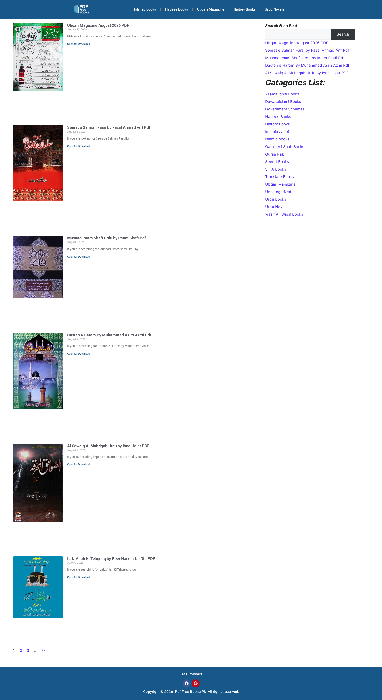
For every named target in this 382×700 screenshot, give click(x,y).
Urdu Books (275, 199)
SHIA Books (275, 169)
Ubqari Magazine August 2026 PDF (98, 25)
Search (343, 34)
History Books (245, 9)
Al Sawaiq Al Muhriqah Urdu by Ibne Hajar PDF (108, 446)
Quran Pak (274, 154)
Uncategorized (278, 192)
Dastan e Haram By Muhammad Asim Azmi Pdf (109, 335)
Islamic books (145, 9)
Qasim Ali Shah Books (284, 146)
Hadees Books (176, 9)
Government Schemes (285, 109)
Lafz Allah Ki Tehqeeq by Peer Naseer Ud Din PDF (111, 558)
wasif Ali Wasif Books (284, 214)
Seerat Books (277, 161)
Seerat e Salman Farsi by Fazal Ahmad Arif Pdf (108, 127)
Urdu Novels (274, 9)
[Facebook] (187, 683)
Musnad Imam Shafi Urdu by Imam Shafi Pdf (106, 238)
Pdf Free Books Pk (190, 691)
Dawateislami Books (283, 101)
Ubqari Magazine (210, 9)
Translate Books (279, 177)
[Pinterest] (196, 683)
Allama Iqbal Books (282, 94)
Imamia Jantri (277, 131)
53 (44, 650)
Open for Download (78, 44)
